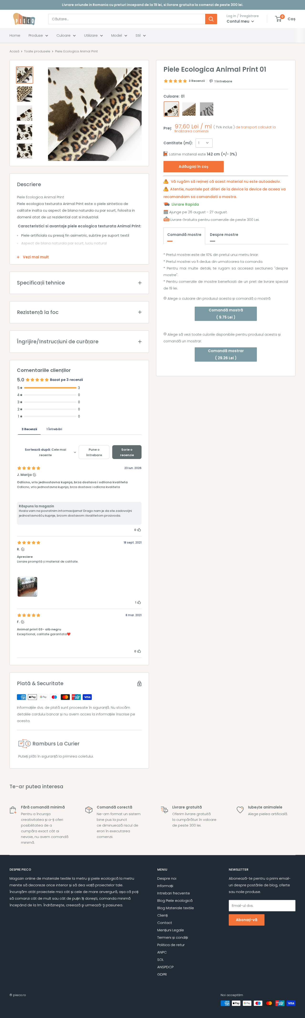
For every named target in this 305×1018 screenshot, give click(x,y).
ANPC (162, 952)
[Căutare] (211, 19)
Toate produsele (37, 51)
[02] (189, 109)
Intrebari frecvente (173, 893)
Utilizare (91, 35)
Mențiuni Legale (170, 930)
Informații (165, 885)
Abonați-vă (246, 919)
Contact (164, 922)
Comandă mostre (184, 234)
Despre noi (166, 878)
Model (116, 35)
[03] (206, 109)
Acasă (14, 51)
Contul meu (238, 21)
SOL (160, 959)
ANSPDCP (165, 966)
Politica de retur (171, 944)
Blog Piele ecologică (175, 900)
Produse (36, 35)
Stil (138, 35)
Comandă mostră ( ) (226, 313)
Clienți (162, 915)
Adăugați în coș (193, 166)
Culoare (63, 35)
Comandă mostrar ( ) (226, 354)
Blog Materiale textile (175, 907)
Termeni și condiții (172, 937)
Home (15, 35)
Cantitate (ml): (178, 142)
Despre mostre (224, 234)
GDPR (162, 974)
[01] (171, 109)
